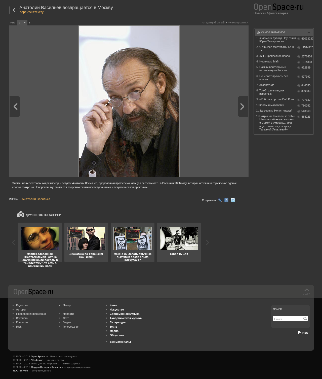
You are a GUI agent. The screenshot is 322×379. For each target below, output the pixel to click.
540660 (305, 111)
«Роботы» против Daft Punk (276, 99)
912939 (305, 67)
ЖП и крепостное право (274, 55)
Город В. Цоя (179, 253)
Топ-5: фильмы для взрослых (271, 92)
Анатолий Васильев (36, 199)
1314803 (306, 61)
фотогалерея (278, 13)
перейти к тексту (32, 12)
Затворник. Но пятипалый (275, 110)
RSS (19, 326)
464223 (305, 116)
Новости (260, 13)
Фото (66, 318)
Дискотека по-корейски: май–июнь (86, 255)
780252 (305, 105)
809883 (305, 90)
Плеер (67, 305)
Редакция (22, 305)
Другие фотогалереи (43, 215)
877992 (305, 76)
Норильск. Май (268, 61)
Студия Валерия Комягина (47, 367)
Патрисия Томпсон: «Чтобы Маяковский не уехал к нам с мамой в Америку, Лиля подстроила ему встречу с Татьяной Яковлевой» (277, 123)
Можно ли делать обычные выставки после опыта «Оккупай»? (132, 256)
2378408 (306, 56)
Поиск (277, 309)
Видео (67, 322)
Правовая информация (31, 313)
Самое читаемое (273, 32)
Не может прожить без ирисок (273, 78)
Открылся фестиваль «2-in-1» (277, 48)
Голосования (71, 326)
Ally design (37, 360)
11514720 (307, 47)
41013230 (307, 38)
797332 (305, 99)
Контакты (22, 322)
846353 (305, 85)
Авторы (21, 309)
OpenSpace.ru (39, 356)
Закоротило (266, 84)
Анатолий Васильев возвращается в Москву (66, 7)
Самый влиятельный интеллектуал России (273, 68)
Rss (305, 332)
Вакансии (22, 318)
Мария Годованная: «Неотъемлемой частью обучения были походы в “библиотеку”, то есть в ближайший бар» (40, 259)
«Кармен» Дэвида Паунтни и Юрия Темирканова (277, 40)
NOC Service (20, 370)
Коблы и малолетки (271, 105)
